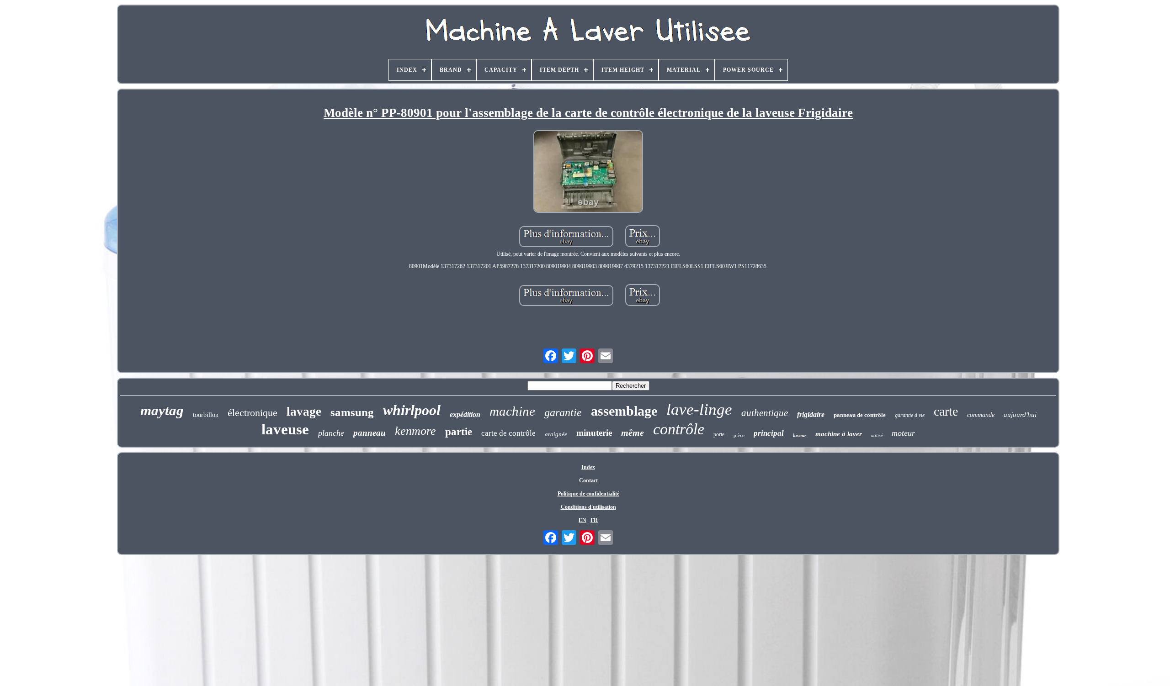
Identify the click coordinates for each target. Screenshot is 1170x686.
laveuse (285, 429)
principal (769, 433)
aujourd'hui (1020, 414)
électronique (252, 412)
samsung (352, 412)
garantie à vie (910, 415)
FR (594, 520)
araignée (556, 434)
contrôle (678, 429)
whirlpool (412, 410)
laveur (799, 435)
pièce (739, 435)
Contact (588, 480)
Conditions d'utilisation (588, 507)
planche (331, 433)
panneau (369, 433)
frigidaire (810, 414)
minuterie (594, 433)
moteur (903, 433)
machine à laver (838, 434)
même (632, 432)
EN (582, 520)
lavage (304, 411)
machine (512, 411)
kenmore (415, 431)
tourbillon (205, 415)
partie (458, 432)
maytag (162, 410)
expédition (465, 414)
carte (946, 411)
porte (718, 434)
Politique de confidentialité (588, 494)
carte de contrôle (508, 433)
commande (980, 415)
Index (588, 467)
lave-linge (699, 409)
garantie (563, 412)
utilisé (877, 435)
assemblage (624, 410)
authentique (764, 412)
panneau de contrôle (860, 415)
